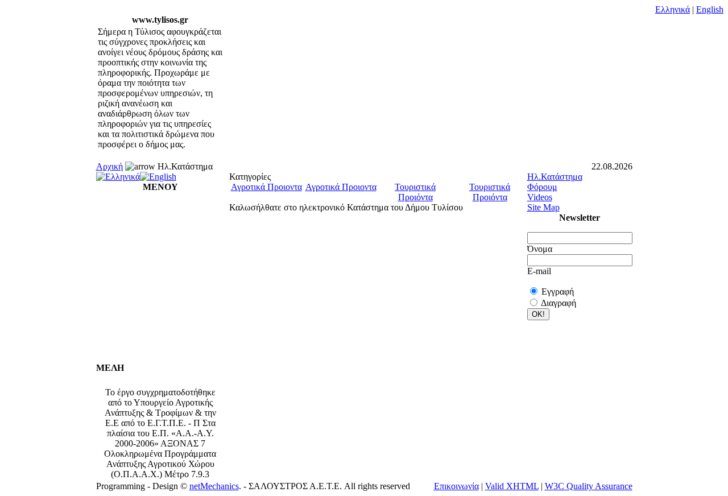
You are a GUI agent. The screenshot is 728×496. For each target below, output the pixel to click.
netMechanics (214, 486)
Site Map (543, 207)
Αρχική (109, 166)
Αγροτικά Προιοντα (266, 187)
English (709, 9)
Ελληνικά (672, 9)
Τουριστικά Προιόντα (415, 192)
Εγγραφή (557, 291)
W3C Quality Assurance (588, 486)
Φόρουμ (542, 187)
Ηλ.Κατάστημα (554, 176)
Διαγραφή (558, 303)
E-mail (539, 271)
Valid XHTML (512, 486)
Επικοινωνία (456, 486)
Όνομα (539, 249)
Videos (539, 197)
